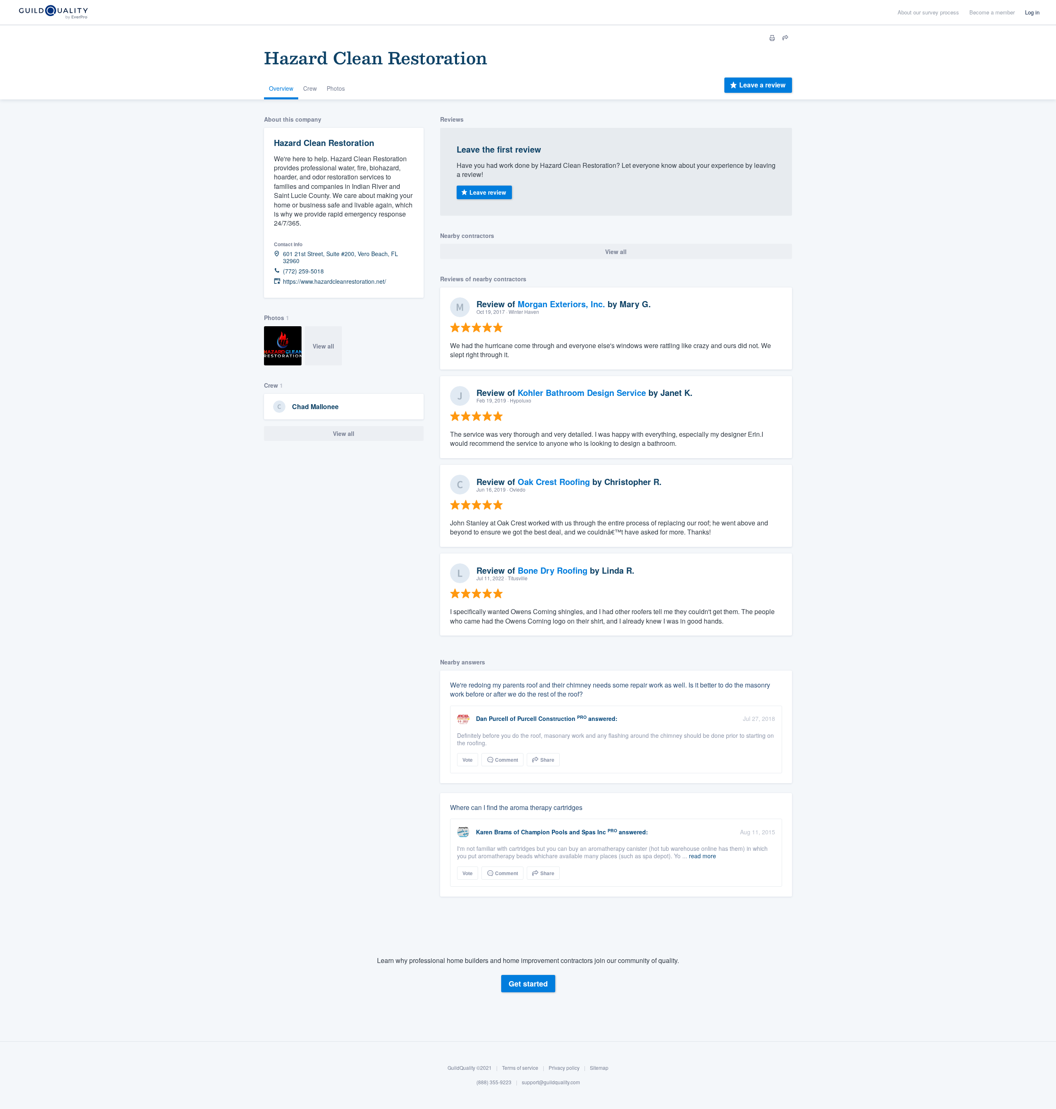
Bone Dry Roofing (552, 570)
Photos (336, 88)
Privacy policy (564, 1067)
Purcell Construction (546, 718)
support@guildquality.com (551, 1082)
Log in (1032, 12)
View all (323, 346)
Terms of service (520, 1067)
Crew (310, 88)
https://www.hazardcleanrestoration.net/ (334, 281)
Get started (528, 983)
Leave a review (762, 84)
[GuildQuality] (53, 12)
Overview (281, 88)
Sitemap (599, 1067)
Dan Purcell (492, 718)
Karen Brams (494, 832)
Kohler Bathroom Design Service (582, 392)
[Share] (785, 38)
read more (702, 856)
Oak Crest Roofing (554, 481)
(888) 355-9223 (494, 1082)
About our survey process (928, 12)
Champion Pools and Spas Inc (563, 832)
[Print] (772, 38)
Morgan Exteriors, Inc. (561, 304)
